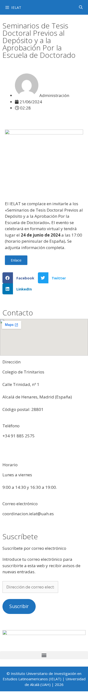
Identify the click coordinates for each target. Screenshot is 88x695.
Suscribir (19, 606)
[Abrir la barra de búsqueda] (81, 7)
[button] (20, 277)
